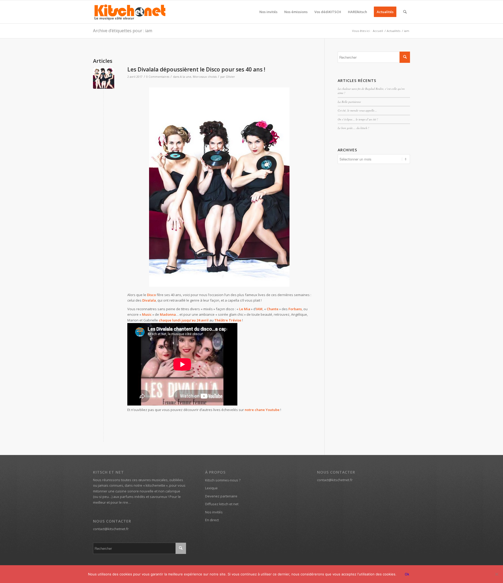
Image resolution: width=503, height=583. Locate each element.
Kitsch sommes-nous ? (222, 480)
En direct (212, 520)
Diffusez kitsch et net (221, 504)
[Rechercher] (405, 11)
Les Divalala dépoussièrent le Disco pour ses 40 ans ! (196, 69)
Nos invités (214, 512)
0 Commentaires (157, 77)
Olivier (230, 77)
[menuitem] (268, 11)
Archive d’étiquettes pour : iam (122, 31)
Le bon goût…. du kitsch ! (353, 128)
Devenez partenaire (221, 496)
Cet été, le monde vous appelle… (357, 110)
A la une (185, 77)
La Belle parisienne (349, 102)
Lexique (211, 488)
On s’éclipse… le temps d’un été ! (358, 119)
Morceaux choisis (205, 77)
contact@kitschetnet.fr (111, 528)
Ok (407, 574)
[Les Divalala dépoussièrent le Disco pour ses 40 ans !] (103, 78)
